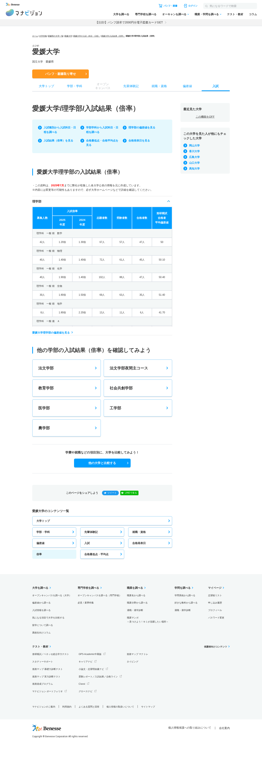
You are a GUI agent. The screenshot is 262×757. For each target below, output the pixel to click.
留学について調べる (42, 625)
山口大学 (194, 162)
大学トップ (43, 520)
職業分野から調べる (137, 602)
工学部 (115, 408)
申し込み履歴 (215, 602)
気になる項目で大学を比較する (48, 617)
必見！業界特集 (86, 602)
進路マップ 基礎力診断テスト (47, 669)
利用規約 (67, 706)
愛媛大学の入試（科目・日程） (86, 36)
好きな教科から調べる (186, 602)
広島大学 (194, 157)
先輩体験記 (91, 531)
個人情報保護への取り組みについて (189, 727)
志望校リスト (215, 595)
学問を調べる (183, 587)
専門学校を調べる (146, 14)
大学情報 (43, 36)
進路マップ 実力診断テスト (46, 676)
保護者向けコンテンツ (215, 646)
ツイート (112, 492)
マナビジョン (24, 12)
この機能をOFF (205, 116)
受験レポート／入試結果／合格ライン (98, 676)
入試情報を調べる (41, 610)
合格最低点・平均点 (96, 554)
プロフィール (215, 610)
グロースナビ (85, 691)
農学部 (44, 428)
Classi (82, 684)
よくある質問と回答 (89, 706)
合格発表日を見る (139, 140)
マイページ (215, 587)
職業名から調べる (136, 595)
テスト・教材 (235, 14)
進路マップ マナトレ (137, 654)
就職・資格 (139, 531)
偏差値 (40, 543)
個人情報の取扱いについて (120, 706)
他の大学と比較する (102, 463)
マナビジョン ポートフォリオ (47, 691)
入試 (87, 543)
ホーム (35, 36)
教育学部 (46, 388)
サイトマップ (148, 706)
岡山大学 (194, 145)
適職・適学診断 (135, 610)
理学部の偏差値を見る (142, 127)
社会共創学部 (121, 388)
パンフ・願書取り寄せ (60, 73)
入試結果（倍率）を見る (58, 140)
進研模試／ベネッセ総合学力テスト (50, 654)
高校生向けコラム (41, 632)
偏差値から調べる (41, 602)
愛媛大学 (68, 36)
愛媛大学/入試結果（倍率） (113, 36)
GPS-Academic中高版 (90, 654)
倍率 (39, 554)
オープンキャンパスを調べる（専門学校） (99, 595)
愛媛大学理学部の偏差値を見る (51, 332)
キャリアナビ (85, 661)
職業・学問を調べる (207, 14)
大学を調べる (121, 14)
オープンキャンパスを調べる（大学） (51, 595)
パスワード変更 (216, 617)
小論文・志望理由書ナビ (91, 669)
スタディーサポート (42, 661)
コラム (253, 14)
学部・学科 (43, 531)
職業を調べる (135, 587)
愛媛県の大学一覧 (55, 36)
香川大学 (194, 151)
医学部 (44, 408)
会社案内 (224, 728)
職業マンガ (147, 619)
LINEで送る (131, 492)
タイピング (132, 661)
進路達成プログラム (42, 684)
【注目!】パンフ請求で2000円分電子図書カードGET (129, 22)
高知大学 (194, 168)
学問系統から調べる (185, 595)
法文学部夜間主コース (129, 368)
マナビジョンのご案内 (43, 706)
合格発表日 (139, 543)
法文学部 (46, 368)
